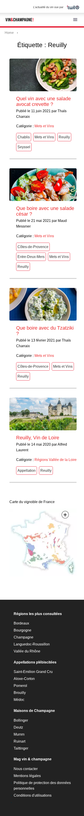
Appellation (26, 470)
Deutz (18, 727)
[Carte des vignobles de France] (43, 542)
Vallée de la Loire (63, 460)
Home (9, 32)
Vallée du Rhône (27, 651)
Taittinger (21, 748)
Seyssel (23, 147)
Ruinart (19, 741)
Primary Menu (75, 19)
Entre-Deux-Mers (31, 257)
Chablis (23, 137)
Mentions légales (27, 776)
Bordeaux (21, 623)
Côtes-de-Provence (32, 247)
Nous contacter (26, 769)
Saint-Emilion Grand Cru (33, 672)
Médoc (19, 700)
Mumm (19, 734)
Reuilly (64, 137)
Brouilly (20, 693)
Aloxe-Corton (24, 679)
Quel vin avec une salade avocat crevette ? (43, 101)
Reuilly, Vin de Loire (37, 437)
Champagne (23, 637)
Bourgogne (22, 630)
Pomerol (20, 686)
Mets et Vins (44, 126)
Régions (41, 460)
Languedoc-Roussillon (32, 644)
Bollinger (21, 720)
